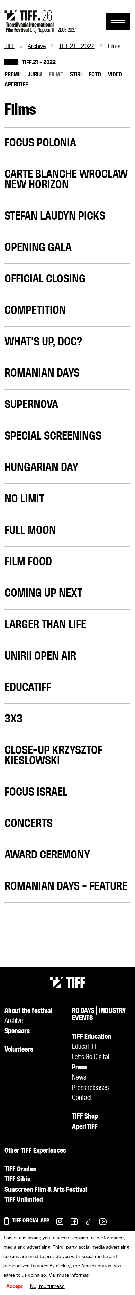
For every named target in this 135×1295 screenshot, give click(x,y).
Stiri (76, 74)
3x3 (13, 719)
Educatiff (27, 688)
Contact (82, 1098)
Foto (95, 74)
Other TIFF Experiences (35, 1151)
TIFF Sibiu (17, 1180)
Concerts (28, 824)
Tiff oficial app (30, 1221)
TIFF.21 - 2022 (77, 46)
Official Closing (45, 279)
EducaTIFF (84, 1047)
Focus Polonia (40, 143)
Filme (56, 74)
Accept (14, 1286)
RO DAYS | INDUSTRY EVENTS (99, 1015)
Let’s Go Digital (90, 1057)
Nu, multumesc (47, 1286)
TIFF (9, 46)
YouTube (99, 1223)
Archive (37, 46)
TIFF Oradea (20, 1170)
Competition (35, 311)
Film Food (28, 562)
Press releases (90, 1088)
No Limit (24, 499)
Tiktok (85, 1223)
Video (115, 74)
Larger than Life (45, 625)
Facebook (70, 1223)
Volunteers (18, 1050)
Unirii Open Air (40, 656)
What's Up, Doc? (43, 342)
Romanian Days (42, 373)
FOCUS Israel (36, 792)
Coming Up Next (43, 593)
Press (79, 1068)
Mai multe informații (69, 1275)
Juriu (35, 74)
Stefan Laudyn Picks (54, 216)
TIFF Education (91, 1037)
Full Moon (30, 531)
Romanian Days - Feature (65, 887)
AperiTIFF (16, 84)
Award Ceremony (47, 855)
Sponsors (17, 1031)
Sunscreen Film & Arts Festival (45, 1190)
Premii (12, 74)
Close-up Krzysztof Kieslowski (53, 756)
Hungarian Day (41, 468)
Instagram (56, 1223)
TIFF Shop (85, 1117)
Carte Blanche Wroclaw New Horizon (66, 180)
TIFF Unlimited (23, 1200)
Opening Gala (38, 248)
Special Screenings (52, 436)
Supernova (31, 405)
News (79, 1078)
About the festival (28, 1011)
